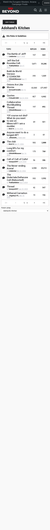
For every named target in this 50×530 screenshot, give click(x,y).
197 (34, 107)
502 (34, 143)
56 (34, 160)
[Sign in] (40, 10)
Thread (10, 186)
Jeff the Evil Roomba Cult (13, 62)
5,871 (34, 64)
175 (34, 151)
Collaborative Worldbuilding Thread (14, 105)
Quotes (10, 95)
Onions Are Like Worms (15, 86)
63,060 (34, 88)
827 (34, 97)
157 (34, 55)
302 (34, 178)
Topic (8, 49)
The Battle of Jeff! (16, 54)
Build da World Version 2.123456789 (14, 74)
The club (11, 141)
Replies (33, 49)
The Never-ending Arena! (16, 167)
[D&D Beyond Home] (10, 10)
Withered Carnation (17, 193)
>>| (44, 43)
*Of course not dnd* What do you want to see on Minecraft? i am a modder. (17, 121)
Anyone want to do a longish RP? (17, 133)
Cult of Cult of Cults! (17, 159)
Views (43, 49)
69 (34, 122)
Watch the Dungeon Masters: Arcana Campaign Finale (19, 3)
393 (34, 76)
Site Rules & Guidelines (16, 36)
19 (34, 195)
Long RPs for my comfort (15, 149)
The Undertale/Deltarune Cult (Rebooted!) (17, 177)
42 (34, 188)
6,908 (34, 168)
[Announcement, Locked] (4, 36)
